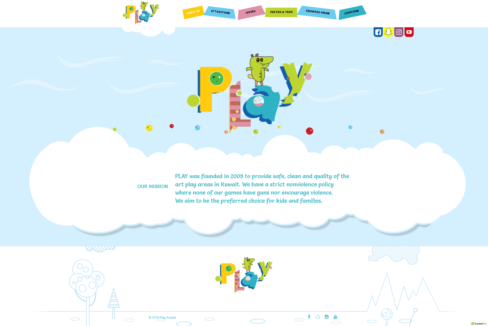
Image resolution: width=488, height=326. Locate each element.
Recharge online (318, 12)
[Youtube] (335, 317)
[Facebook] (309, 317)
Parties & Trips (281, 12)
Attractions (220, 12)
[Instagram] (326, 317)
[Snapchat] (317, 317)
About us (193, 12)
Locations (351, 12)
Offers (250, 12)
